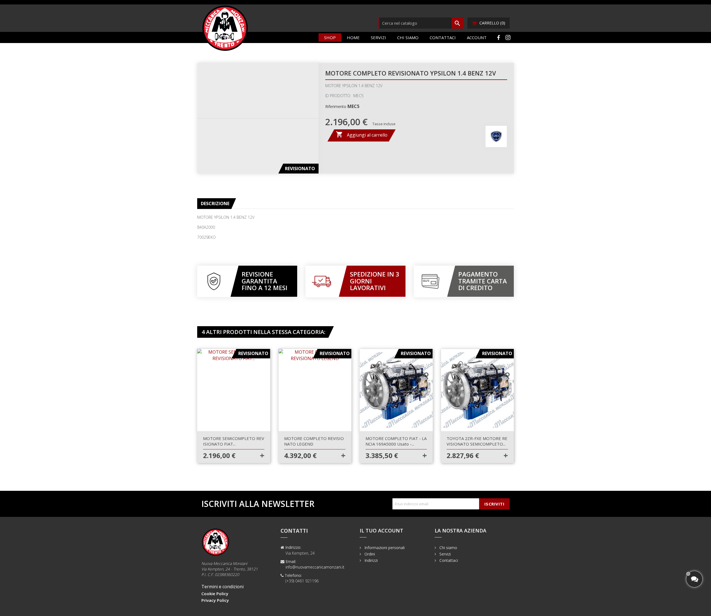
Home (353, 37)
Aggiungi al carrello (361, 134)
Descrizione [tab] (215, 203)
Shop (330, 37)
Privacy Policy (215, 600)
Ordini (369, 554)
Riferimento (335, 106)
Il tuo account (381, 530)
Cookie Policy (214, 593)
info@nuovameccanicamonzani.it (315, 567)
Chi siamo (408, 37)
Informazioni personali (384, 547)
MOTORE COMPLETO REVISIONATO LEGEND (314, 441)
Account (477, 37)
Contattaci (443, 37)
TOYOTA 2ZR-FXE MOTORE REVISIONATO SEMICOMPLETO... (477, 441)
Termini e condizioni (222, 587)
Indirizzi (370, 560)
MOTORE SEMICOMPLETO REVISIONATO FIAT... (233, 441)
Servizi (378, 37)
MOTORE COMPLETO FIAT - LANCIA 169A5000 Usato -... (396, 441)
